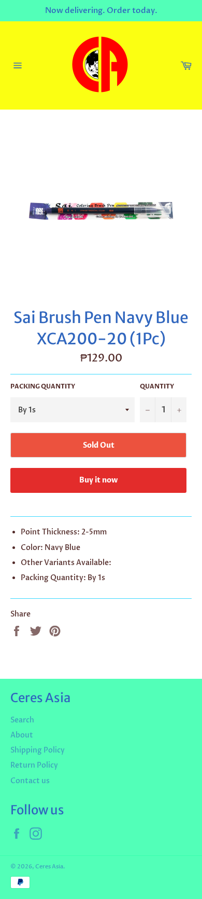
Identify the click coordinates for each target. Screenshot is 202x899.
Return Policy (34, 765)
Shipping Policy (37, 750)
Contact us (30, 781)
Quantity (157, 386)
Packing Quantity (42, 386)
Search (22, 720)
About (21, 735)
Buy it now (98, 480)
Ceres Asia (49, 866)
